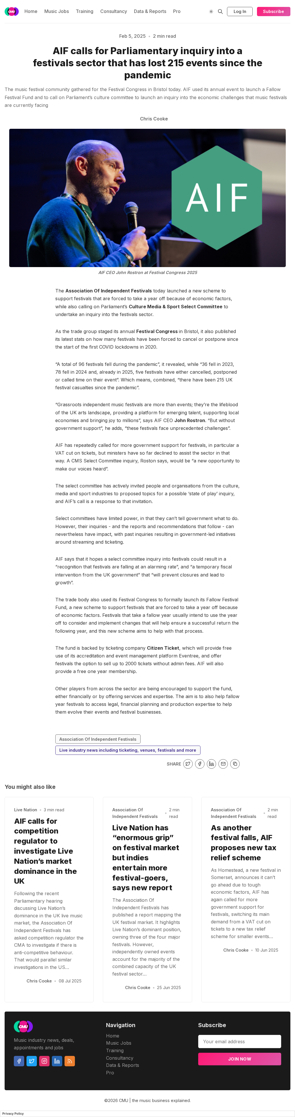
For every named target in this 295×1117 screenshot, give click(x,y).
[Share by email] (223, 764)
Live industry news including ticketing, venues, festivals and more (127, 750)
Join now (239, 1058)
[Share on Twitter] (188, 764)
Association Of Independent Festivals (97, 739)
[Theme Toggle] (211, 11)
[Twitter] (32, 1061)
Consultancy (113, 11)
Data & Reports (150, 11)
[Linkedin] (57, 1061)
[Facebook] (19, 1061)
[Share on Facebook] (200, 764)
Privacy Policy (13, 1114)
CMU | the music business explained (154, 1100)
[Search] (220, 11)
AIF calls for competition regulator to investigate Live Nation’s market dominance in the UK (45, 851)
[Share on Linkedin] (211, 764)
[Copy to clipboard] (235, 764)
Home (30, 11)
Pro (177, 11)
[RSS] (70, 1061)
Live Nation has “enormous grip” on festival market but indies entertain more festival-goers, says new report (145, 857)
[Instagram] (44, 1061)
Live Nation (25, 809)
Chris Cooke (39, 980)
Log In (240, 11)
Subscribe (273, 11)
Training (84, 11)
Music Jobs (56, 11)
